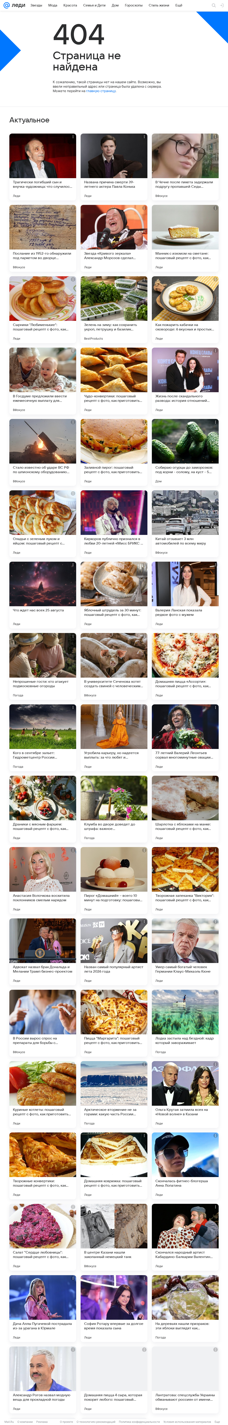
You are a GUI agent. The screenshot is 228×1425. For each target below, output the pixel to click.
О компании (25, 1421)
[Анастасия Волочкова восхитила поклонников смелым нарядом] (42, 880)
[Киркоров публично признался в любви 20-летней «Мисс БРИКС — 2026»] (114, 523)
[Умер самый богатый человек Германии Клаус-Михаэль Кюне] (185, 951)
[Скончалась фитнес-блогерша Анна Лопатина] (185, 1165)
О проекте (66, 1421)
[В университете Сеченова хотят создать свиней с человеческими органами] (114, 666)
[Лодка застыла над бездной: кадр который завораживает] (185, 1023)
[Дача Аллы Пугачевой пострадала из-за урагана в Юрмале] (42, 1308)
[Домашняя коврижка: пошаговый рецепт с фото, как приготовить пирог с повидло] (114, 1165)
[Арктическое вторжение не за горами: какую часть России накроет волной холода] (114, 1094)
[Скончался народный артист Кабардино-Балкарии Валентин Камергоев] (185, 1237)
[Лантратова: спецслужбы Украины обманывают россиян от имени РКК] (185, 1380)
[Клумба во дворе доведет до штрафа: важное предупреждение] (114, 809)
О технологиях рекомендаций (96, 1421)
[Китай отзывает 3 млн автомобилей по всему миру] (185, 523)
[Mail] (7, 5)
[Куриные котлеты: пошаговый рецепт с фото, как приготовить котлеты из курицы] (42, 1094)
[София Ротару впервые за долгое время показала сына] (114, 1308)
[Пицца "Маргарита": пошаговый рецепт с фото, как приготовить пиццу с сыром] (114, 1023)
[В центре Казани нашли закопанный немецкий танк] (114, 1237)
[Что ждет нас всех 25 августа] (42, 595)
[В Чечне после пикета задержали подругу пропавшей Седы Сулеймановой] (185, 167)
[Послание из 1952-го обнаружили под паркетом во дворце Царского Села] (42, 238)
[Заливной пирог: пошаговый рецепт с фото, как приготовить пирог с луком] (114, 452)
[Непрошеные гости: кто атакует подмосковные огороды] (42, 666)
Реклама (42, 1421)
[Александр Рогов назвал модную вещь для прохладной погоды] (42, 1380)
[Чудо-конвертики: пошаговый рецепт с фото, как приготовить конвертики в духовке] (114, 381)
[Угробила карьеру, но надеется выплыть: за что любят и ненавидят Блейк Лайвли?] (114, 737)
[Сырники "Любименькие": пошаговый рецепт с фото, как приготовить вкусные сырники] (42, 309)
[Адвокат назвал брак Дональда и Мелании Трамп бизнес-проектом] (42, 951)
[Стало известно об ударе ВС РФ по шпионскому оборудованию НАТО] (42, 452)
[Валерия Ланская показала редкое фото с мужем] (185, 595)
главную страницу (101, 91)
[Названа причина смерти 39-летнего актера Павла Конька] (114, 167)
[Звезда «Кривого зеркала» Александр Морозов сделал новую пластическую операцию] (114, 238)
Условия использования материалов (187, 1421)
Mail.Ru (9, 1421)
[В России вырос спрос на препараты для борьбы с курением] (42, 1023)
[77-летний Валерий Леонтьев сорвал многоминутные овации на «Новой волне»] (185, 737)
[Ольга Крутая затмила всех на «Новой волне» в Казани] (185, 1094)
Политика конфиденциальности (139, 1421)
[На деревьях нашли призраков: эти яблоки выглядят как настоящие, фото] (185, 1308)
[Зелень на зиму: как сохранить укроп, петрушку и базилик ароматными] (114, 309)
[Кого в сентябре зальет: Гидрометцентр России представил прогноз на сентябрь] (42, 737)
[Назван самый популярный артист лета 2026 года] (114, 951)
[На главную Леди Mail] (17, 5)
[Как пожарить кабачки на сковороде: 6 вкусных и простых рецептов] (185, 309)
